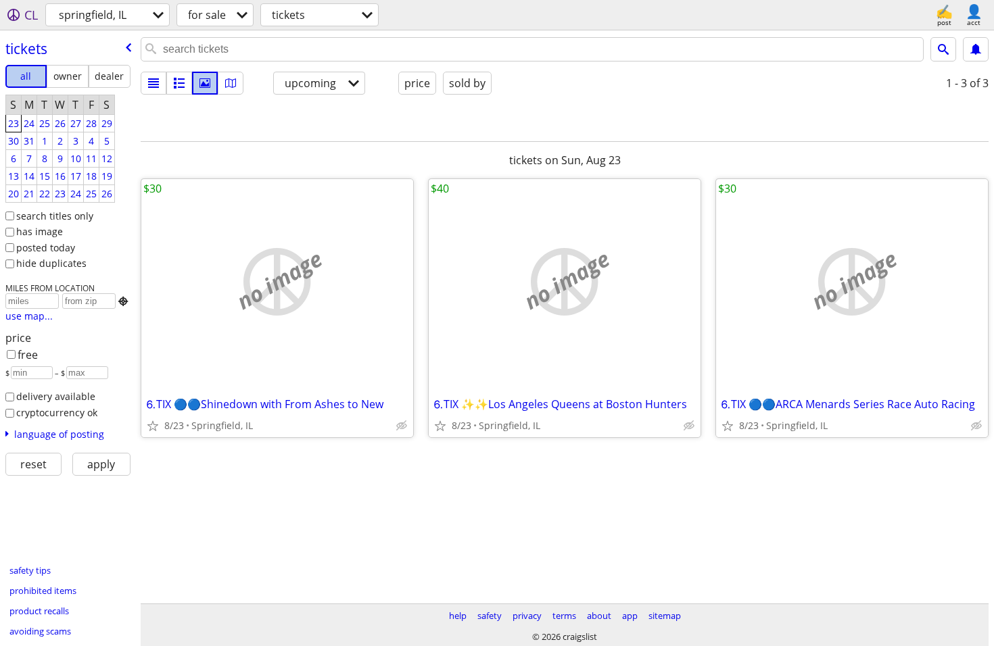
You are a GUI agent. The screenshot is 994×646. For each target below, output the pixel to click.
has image (39, 231)
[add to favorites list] (153, 426)
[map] (230, 83)
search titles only (54, 215)
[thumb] (179, 83)
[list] (153, 83)
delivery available (55, 396)
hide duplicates (51, 263)
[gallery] (205, 83)
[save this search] (976, 49)
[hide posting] (402, 426)
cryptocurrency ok (56, 412)
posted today (45, 247)
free (28, 354)
